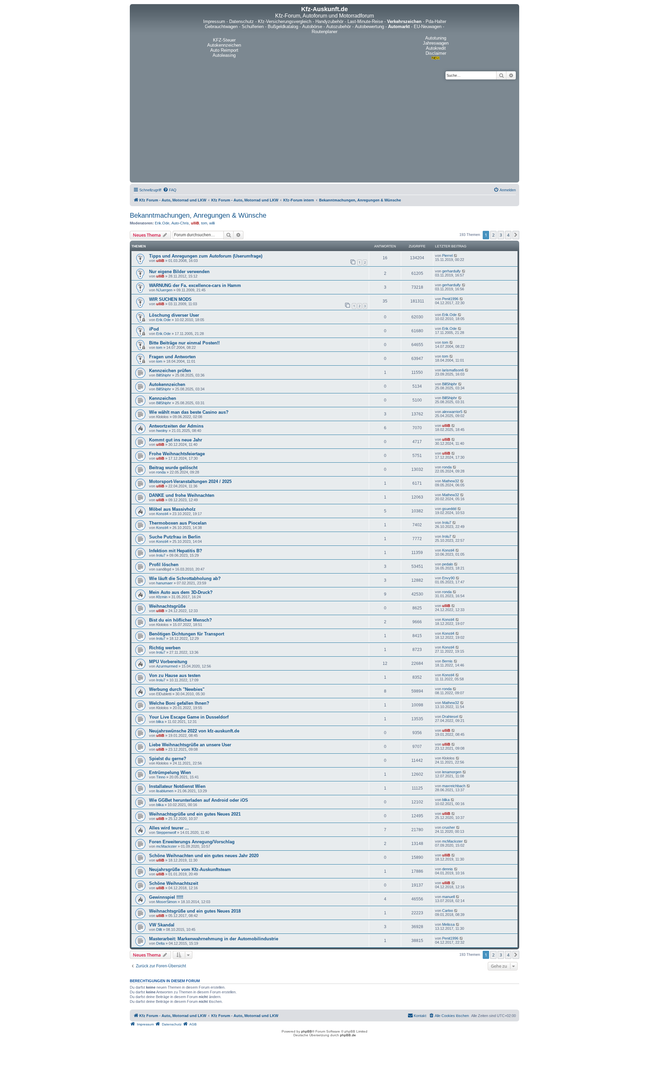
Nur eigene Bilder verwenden (179, 271)
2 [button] (493, 235)
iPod (154, 329)
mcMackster (166, 846)
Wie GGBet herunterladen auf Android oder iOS (198, 800)
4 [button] (508, 235)
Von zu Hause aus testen (174, 675)
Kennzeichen (162, 398)
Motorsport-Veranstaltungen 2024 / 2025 (190, 481)
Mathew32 (450, 481)
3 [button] (501, 235)
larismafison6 (453, 370)
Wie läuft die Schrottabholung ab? (185, 578)
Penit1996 (450, 299)
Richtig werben (165, 647)
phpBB (306, 1031)
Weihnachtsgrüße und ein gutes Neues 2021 (195, 814)
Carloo (447, 911)
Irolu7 (446, 523)
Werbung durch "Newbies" (177, 689)
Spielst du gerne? (167, 758)
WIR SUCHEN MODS (170, 299)
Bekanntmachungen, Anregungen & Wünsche (198, 215)
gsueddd (449, 509)
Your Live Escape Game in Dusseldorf (189, 717)
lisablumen (164, 791)
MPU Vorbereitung (168, 661)
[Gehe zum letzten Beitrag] (456, 255)
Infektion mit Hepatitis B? (175, 550)
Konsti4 (162, 514)
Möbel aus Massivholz (172, 509)
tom (204, 223)
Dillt (159, 929)
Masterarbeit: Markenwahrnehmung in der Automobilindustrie (213, 938)
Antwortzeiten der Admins (176, 426)
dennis (447, 869)
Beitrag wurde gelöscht (173, 467)
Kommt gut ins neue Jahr (175, 439)
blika (160, 722)
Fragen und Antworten (172, 356)
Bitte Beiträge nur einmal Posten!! (184, 342)
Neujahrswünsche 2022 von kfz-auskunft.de (194, 730)
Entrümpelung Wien (170, 772)
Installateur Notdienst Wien (177, 786)
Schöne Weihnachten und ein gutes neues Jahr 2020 (204, 855)
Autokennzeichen (167, 384)
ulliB (195, 223)
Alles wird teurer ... (169, 827)
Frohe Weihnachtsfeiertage (177, 453)
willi (212, 223)
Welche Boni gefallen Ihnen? (179, 703)
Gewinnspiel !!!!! (166, 897)
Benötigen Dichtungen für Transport (186, 633)
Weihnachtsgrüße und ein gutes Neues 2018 (195, 911)
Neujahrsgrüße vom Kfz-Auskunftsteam (190, 869)
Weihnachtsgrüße (167, 606)
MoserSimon (166, 902)
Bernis (447, 661)
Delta (160, 943)
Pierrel (447, 255)
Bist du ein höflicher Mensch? (180, 620)
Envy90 (448, 578)
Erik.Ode (162, 223)
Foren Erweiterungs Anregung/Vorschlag (192, 841)
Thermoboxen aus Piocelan (178, 523)
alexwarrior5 (452, 412)
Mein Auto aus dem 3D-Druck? (181, 592)
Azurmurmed (166, 666)
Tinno (160, 777)
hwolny (162, 431)
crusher (448, 827)
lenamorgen (451, 772)
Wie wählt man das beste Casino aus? (189, 412)
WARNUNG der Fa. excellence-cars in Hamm (195, 285)
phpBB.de (348, 1035)
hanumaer (164, 583)
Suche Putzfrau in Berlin (174, 536)
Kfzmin (161, 597)
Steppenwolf (166, 832)
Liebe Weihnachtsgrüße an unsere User (190, 744)
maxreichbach (453, 786)
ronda (161, 472)
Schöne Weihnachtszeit (173, 883)
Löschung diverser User (174, 315)
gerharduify (451, 271)
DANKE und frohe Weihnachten (181, 495)
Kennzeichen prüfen (170, 370)
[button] (515, 235)
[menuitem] (169, 190)
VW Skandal (161, 924)
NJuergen (164, 290)
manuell (448, 897)
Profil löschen (163, 564)
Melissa (448, 924)
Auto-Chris (180, 223)
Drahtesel (450, 717)
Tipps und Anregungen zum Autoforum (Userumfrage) (205, 256)
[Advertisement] (324, 130)
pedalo (447, 564)
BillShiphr (163, 375)
